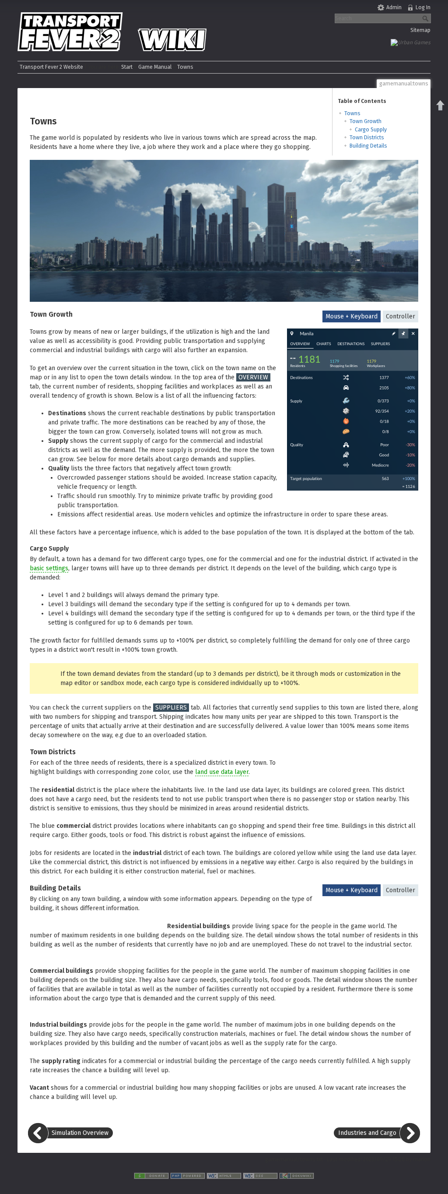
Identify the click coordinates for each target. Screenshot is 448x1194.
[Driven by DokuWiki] (296, 1175)
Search (426, 18)
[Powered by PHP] (187, 1175)
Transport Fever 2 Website (51, 67)
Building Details (368, 146)
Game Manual (155, 67)
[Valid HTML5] (224, 1175)
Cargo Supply (371, 130)
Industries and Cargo (367, 1133)
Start (127, 67)
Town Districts (367, 137)
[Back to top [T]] (441, 105)
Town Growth (366, 121)
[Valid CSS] (260, 1175)
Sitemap (420, 30)
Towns (185, 67)
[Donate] (151, 1175)
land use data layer (221, 772)
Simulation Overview (80, 1133)
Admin (394, 7)
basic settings (49, 568)
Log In (423, 7)
